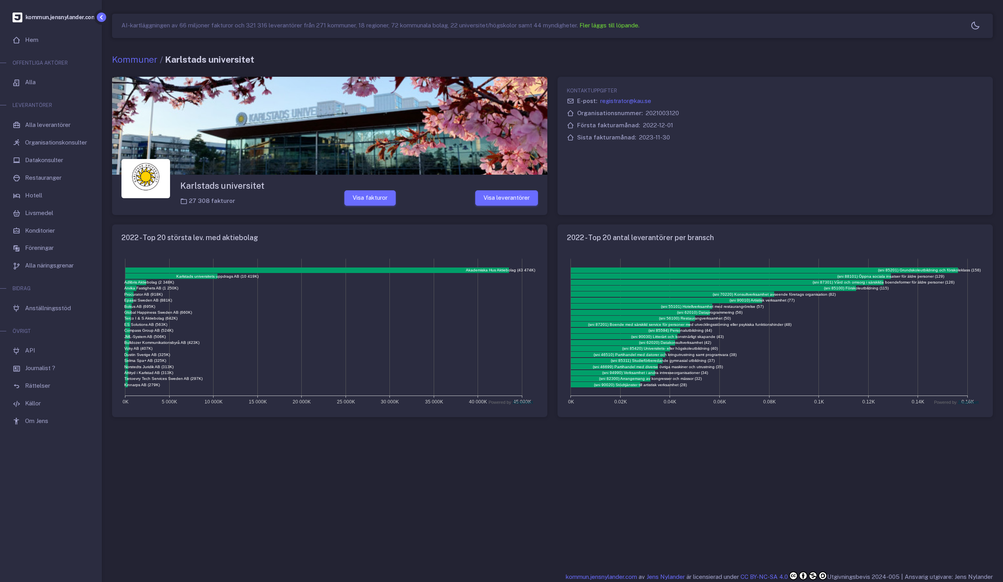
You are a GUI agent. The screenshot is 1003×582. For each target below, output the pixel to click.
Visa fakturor (370, 197)
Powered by (511, 402)
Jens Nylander (665, 576)
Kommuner (135, 59)
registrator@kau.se (625, 101)
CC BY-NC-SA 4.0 (764, 576)
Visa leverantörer (506, 197)
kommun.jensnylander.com (601, 576)
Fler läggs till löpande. (609, 25)
